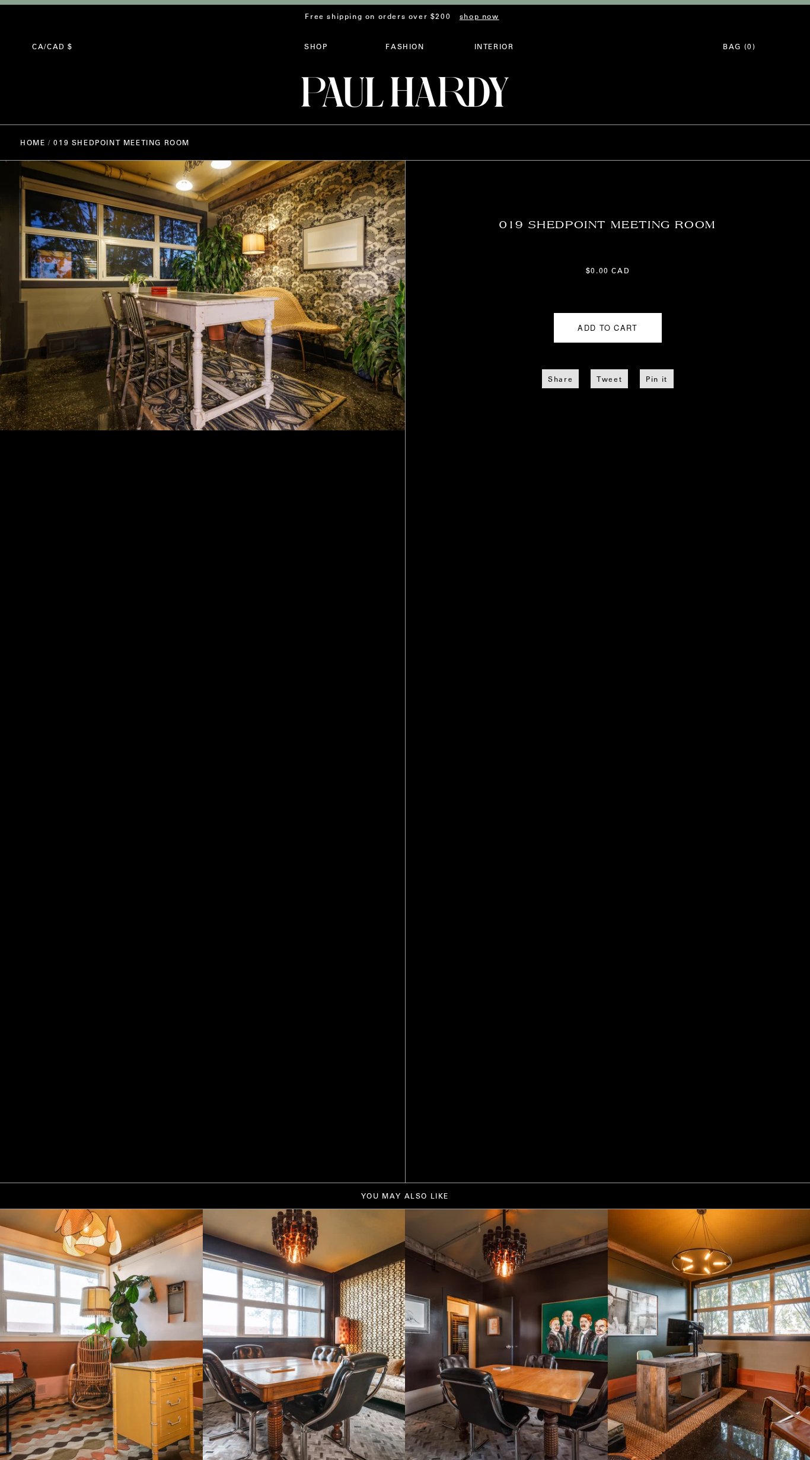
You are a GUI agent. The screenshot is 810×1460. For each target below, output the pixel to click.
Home (32, 142)
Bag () (739, 46)
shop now (479, 16)
